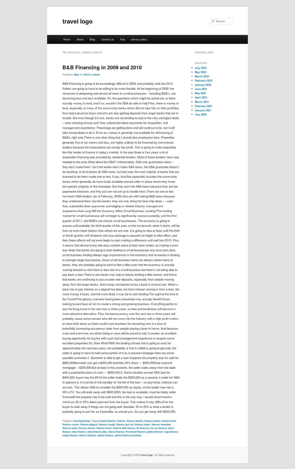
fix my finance (159, 428)
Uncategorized (81, 421)
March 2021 (202, 102)
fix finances (143, 428)
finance (121, 421)
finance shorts (87, 428)
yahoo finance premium (128, 435)
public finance (155, 431)
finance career (70, 424)
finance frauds (107, 424)
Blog (92, 39)
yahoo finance (105, 435)
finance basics (135, 421)
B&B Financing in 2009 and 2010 (102, 67)
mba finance (79, 431)
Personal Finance (136, 431)
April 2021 (201, 97)
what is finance (87, 435)
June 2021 (201, 89)
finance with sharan (124, 428)
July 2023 (200, 68)
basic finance (108, 421)
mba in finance (116, 431)
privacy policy (139, 39)
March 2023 (202, 76)
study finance (70, 435)
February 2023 (203, 80)
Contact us (107, 39)
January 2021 (203, 110)
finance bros (169, 421)
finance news (69, 428)
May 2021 (200, 93)
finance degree (88, 424)
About (80, 39)
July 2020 (200, 114)
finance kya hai (124, 424)
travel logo (77, 21)
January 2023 (203, 85)
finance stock (104, 428)
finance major (142, 424)
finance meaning (161, 424)
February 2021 (203, 106)
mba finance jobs (97, 431)
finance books (152, 421)
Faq (122, 39)
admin (96, 74)
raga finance (171, 431)
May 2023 (200, 72)
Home (66, 39)
